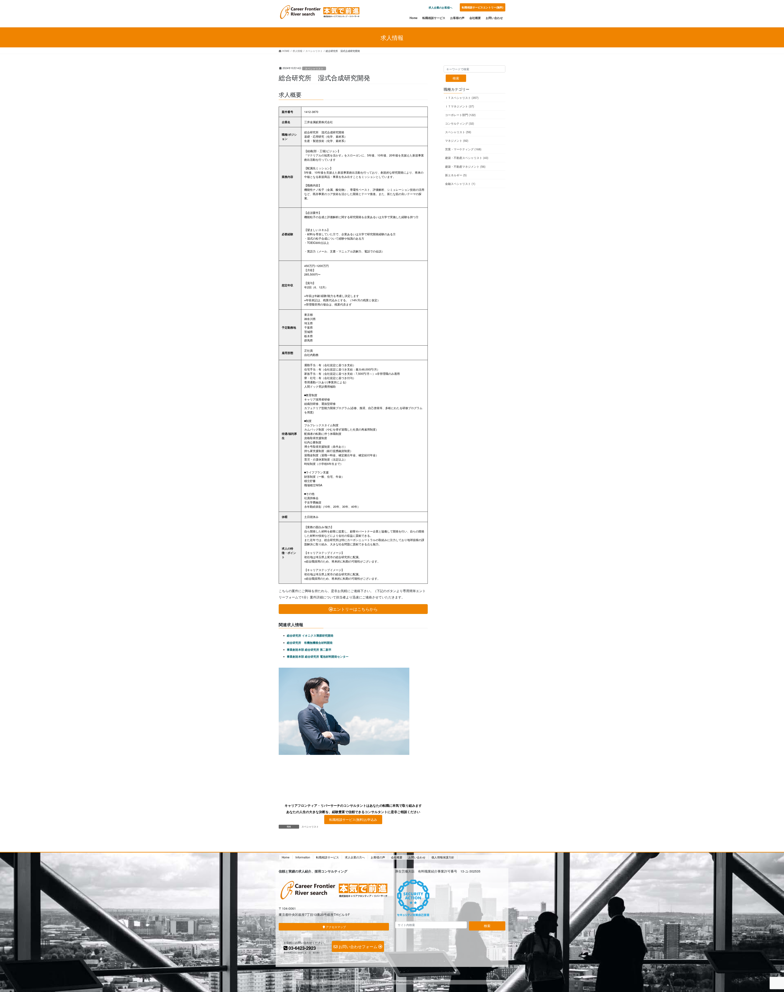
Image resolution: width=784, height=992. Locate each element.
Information (302, 857)
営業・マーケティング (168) (463, 149)
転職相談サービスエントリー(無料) (482, 7)
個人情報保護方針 (442, 857)
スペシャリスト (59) (458, 132)
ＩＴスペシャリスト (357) (462, 98)
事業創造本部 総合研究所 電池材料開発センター (318, 656)
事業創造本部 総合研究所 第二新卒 (309, 649)
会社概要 (396, 857)
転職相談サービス (327, 857)
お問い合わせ (416, 857)
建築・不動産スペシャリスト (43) (466, 158)
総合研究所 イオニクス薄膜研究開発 (310, 635)
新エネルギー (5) (456, 175)
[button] (353, 819)
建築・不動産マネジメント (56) (465, 166)
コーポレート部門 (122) (460, 115)
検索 (456, 78)
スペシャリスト (314, 68)
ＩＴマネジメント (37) (459, 106)
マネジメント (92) (456, 140)
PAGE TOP (763, 958)
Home (286, 857)
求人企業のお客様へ (440, 7)
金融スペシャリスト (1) (460, 184)
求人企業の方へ (355, 857)
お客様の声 (378, 857)
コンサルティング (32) (459, 123)
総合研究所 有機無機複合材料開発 (310, 643)
